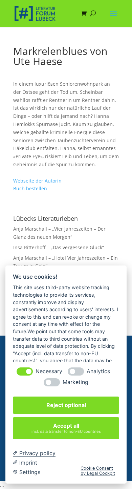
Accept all (66, 427)
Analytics (98, 371)
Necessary (49, 371)
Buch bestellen (30, 188)
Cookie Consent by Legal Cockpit (98, 471)
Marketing (75, 382)
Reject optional (66, 405)
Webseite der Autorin (37, 180)
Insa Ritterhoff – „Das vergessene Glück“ (58, 247)
